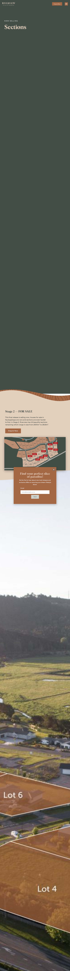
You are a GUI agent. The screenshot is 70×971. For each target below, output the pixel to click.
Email (22, 488)
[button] (66, 4)
